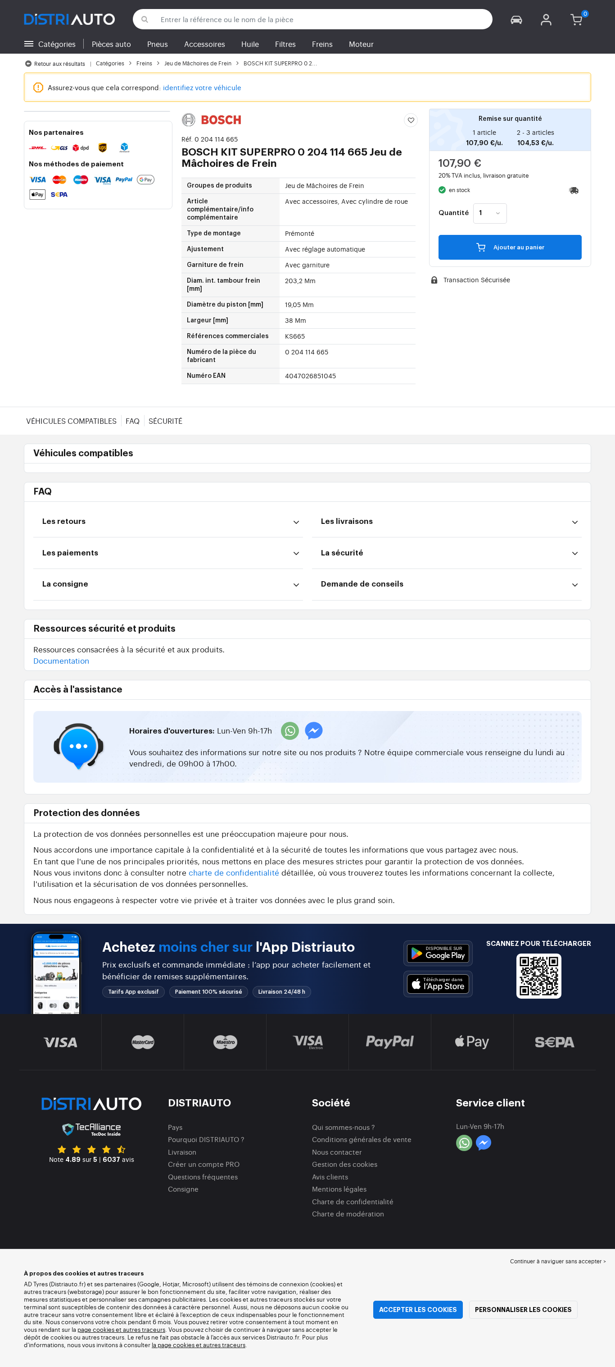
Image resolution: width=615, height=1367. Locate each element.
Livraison (182, 1151)
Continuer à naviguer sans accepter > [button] (558, 1261)
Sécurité (165, 421)
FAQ (133, 421)
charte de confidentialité (234, 872)
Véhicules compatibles (71, 421)
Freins (322, 44)
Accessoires (204, 44)
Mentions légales (339, 1188)
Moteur (361, 44)
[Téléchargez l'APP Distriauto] (438, 953)
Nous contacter (337, 1151)
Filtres (285, 44)
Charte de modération (348, 1213)
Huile (250, 44)
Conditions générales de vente (362, 1139)
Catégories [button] (57, 44)
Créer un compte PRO (204, 1164)
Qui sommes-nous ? (343, 1127)
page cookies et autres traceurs (121, 1329)
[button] (516, 19)
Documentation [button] (61, 660)
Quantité (454, 213)
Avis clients (330, 1176)
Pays (175, 1127)
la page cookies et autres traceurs (198, 1345)
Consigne (183, 1188)
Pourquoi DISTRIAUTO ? (206, 1139)
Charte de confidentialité (352, 1201)
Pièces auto (111, 44)
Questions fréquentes (203, 1176)
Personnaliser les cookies (523, 1310)
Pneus (157, 44)
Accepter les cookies (418, 1310)
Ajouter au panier (518, 247)
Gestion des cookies (344, 1164)
